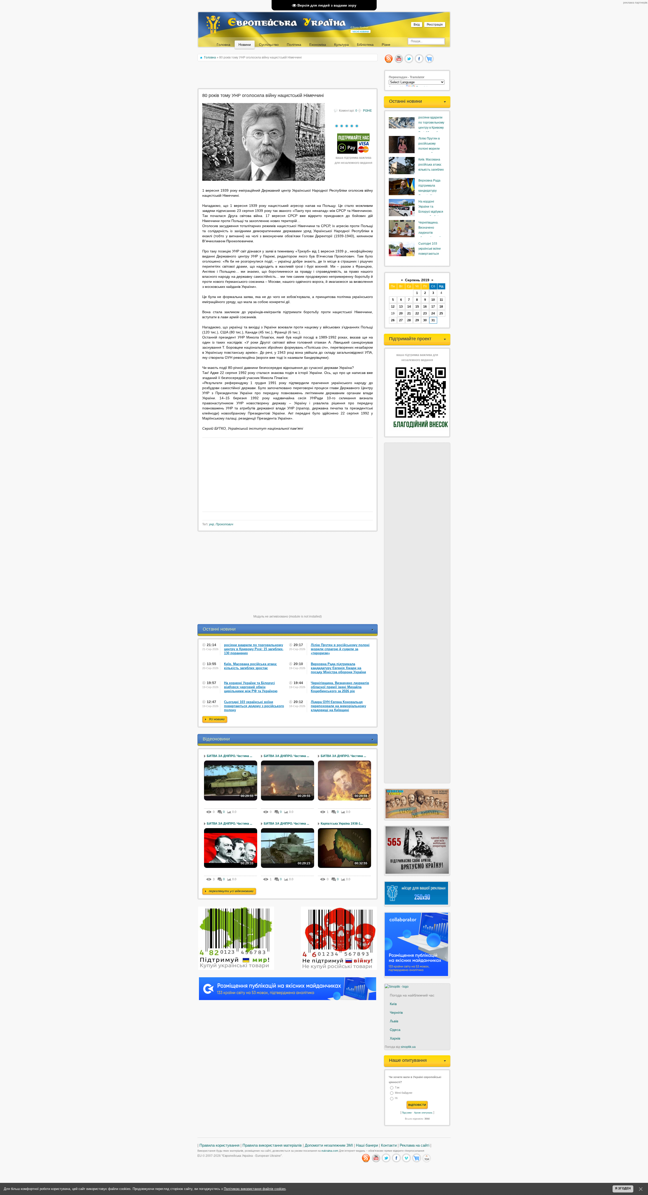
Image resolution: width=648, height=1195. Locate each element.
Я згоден (623, 1188)
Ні (396, 1098)
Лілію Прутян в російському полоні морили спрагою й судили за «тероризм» (431, 149)
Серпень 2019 (417, 280)
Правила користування (219, 1145)
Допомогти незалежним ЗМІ (329, 1145)
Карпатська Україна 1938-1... (342, 823)
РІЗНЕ (367, 110)
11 (441, 300)
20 (401, 313)
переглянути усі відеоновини (231, 891)
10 (433, 300)
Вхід (417, 24)
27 (401, 320)
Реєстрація (435, 24)
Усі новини (217, 719)
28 (409, 320)
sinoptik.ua (408, 1047)
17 (433, 306)
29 (417, 320)
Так (397, 1087)
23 (425, 313)
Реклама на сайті (414, 1145)
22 (417, 313)
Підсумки (407, 1112)
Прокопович (224, 524)
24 (433, 313)
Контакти (389, 1145)
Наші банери (367, 1145)
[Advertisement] (287, 75)
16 (425, 306)
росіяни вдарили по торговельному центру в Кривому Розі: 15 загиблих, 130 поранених (431, 128)
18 (441, 306)
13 (401, 306)
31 (433, 320)
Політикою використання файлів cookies (255, 1189)
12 (393, 306)
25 (441, 313)
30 (425, 320)
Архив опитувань (423, 1112)
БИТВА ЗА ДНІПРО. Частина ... (229, 756)
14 (409, 306)
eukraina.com (329, 1150)
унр (211, 524)
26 (393, 320)
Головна (210, 57)
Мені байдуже (403, 1092)
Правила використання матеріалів (272, 1145)
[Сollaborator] (287, 999)
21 (409, 313)
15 (417, 306)
